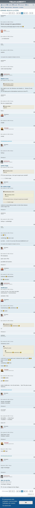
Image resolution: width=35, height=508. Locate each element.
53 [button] (17, 13)
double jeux (4, 287)
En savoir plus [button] (7, 505)
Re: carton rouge (5, 186)
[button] (10, 13)
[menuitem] (3, 5)
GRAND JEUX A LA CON (9, 10)
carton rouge (4, 165)
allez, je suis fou (5, 480)
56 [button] (24, 13)
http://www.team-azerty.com (6, 141)
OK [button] (26, 502)
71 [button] (30, 13)
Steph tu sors (4, 78)
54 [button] (19, 13)
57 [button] (26, 13)
